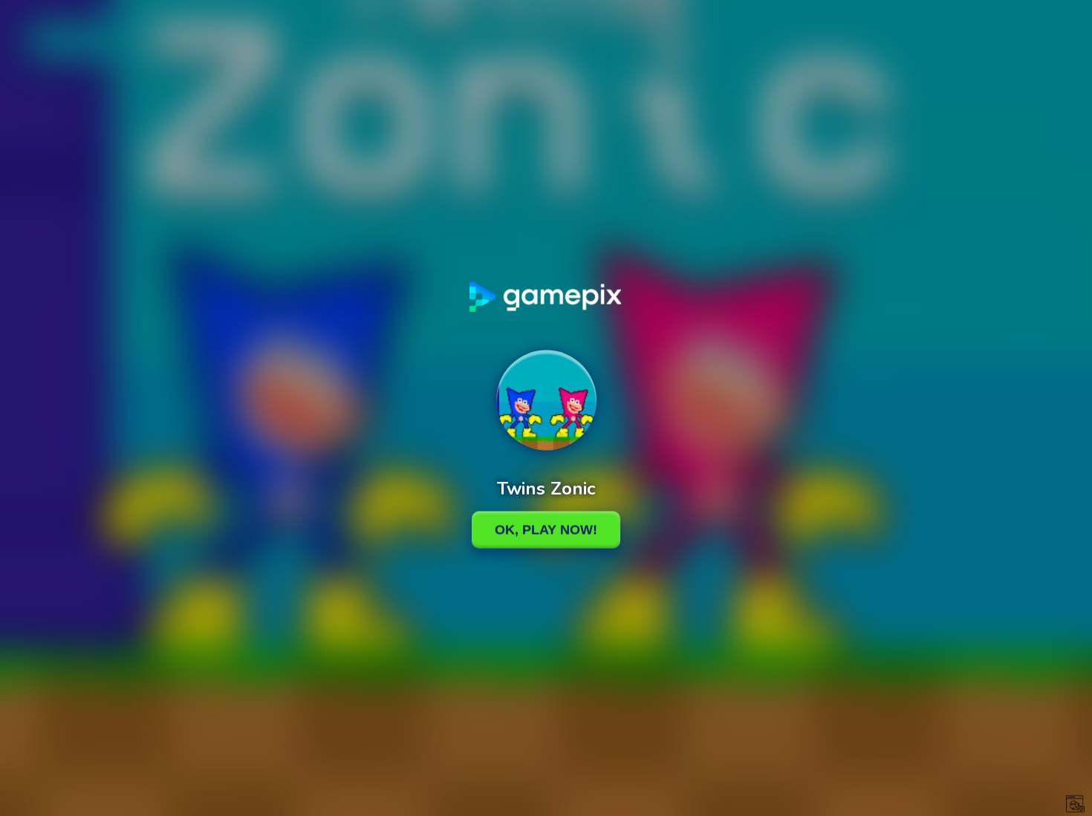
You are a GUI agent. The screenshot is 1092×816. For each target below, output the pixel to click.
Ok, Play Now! (546, 529)
